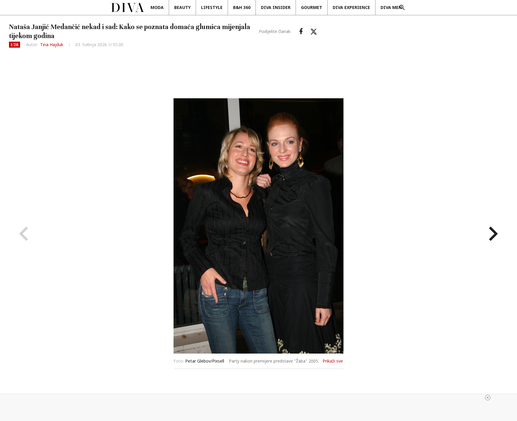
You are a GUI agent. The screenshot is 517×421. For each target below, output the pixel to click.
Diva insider (276, 7)
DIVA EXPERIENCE (351, 7)
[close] (487, 397)
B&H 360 (241, 7)
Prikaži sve (333, 361)
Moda (157, 7)
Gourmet (311, 7)
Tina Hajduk (51, 44)
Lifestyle (212, 7)
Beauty (182, 7)
